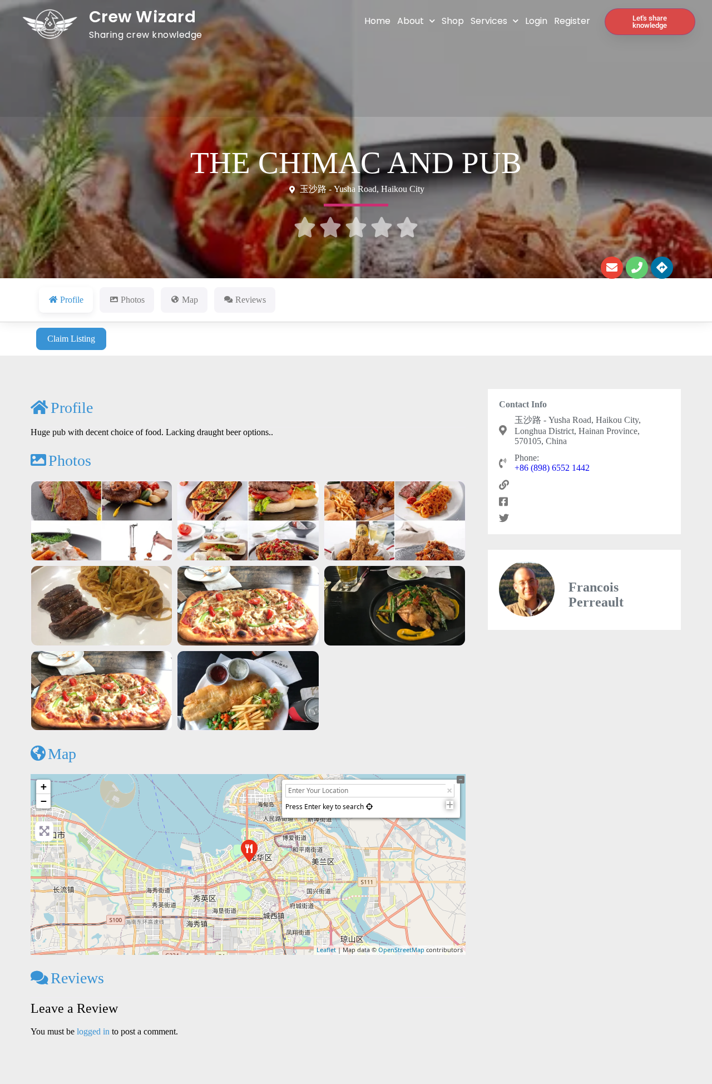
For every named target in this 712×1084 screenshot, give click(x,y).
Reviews (77, 978)
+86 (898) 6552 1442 (552, 467)
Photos (69, 460)
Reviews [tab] (250, 299)
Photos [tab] (133, 299)
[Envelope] (612, 268)
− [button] (44, 801)
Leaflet (326, 949)
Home (377, 20)
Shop (453, 20)
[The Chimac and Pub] (249, 850)
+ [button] (44, 786)
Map (62, 753)
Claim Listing (71, 338)
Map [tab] (190, 299)
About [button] (410, 20)
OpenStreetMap (401, 949)
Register (572, 20)
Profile (72, 407)
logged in (93, 1031)
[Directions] (662, 268)
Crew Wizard (142, 17)
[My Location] (369, 806)
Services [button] (489, 20)
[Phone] (637, 268)
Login (536, 20)
